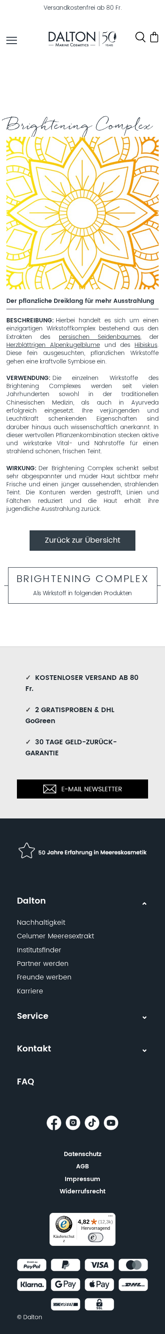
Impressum (82, 1179)
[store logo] (82, 40)
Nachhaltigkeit (41, 922)
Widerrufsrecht (82, 1191)
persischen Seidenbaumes (99, 337)
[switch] (95, 1237)
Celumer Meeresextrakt (55, 936)
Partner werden (43, 963)
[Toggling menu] (11, 40)
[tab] (82, 942)
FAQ (25, 1082)
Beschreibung (29, 321)
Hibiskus (146, 345)
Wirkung (20, 469)
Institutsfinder (39, 950)
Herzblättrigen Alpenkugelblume (53, 345)
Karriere (30, 991)
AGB (82, 1166)
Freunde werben (44, 977)
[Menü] (110, 1218)
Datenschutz (83, 1154)
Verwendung (27, 378)
